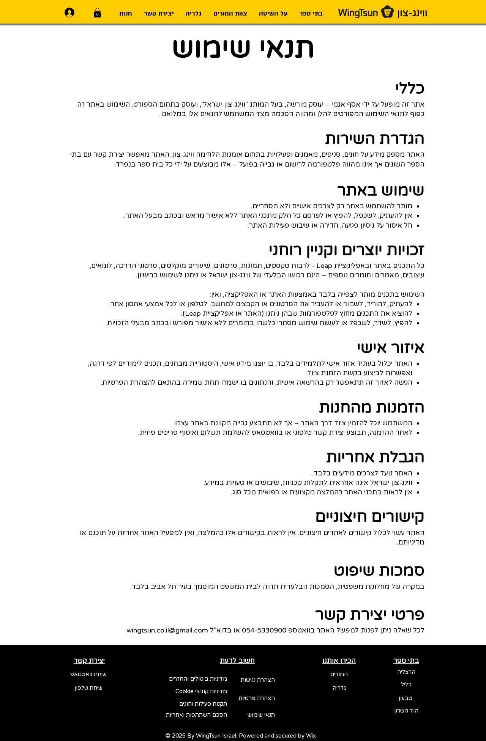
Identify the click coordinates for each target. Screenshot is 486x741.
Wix (311, 735)
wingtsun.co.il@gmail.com (167, 630)
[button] (97, 12)
